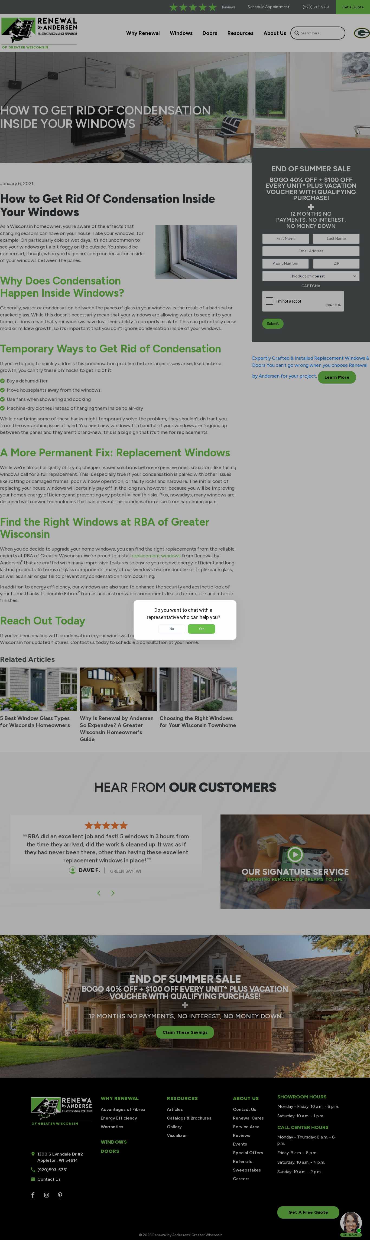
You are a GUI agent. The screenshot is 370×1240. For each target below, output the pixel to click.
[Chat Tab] (185, 620)
